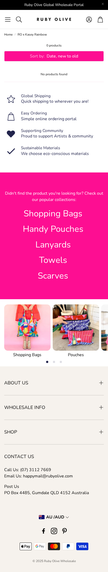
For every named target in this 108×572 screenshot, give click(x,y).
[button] (7, 19)
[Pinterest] (64, 531)
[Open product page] (27, 327)
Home (8, 34)
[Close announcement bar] (103, 4)
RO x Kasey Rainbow (32, 34)
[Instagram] (54, 531)
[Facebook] (43, 531)
